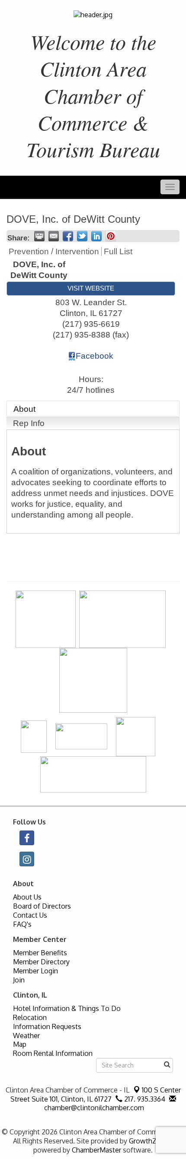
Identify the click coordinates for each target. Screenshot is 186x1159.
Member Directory (41, 961)
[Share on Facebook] (68, 236)
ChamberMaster (96, 1150)
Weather (26, 1035)
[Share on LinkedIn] (96, 236)
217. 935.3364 (143, 1099)
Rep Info (29, 423)
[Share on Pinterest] (111, 236)
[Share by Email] (53, 236)
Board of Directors (42, 906)
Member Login (35, 970)
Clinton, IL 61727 (95, 1094)
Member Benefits (40, 952)
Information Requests (47, 1026)
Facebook (94, 355)
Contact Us (30, 915)
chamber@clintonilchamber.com (93, 1107)
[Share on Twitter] (82, 236)
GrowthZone (149, 1141)
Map (19, 1044)
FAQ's (22, 924)
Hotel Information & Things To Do (67, 1008)
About (24, 409)
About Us (27, 897)
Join (19, 980)
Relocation (30, 1017)
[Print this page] (39, 236)
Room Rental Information (53, 1053)
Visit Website (90, 288)
